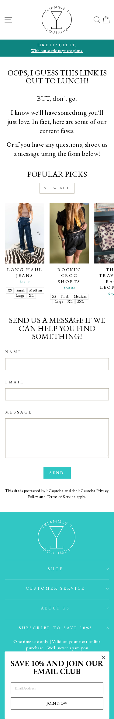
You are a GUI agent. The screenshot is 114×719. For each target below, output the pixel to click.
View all (57, 188)
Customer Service (55, 588)
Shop (56, 568)
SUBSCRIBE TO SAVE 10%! (55, 627)
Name (13, 351)
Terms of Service (61, 496)
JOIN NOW (57, 703)
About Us (55, 608)
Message (18, 412)
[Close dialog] (103, 657)
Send (57, 472)
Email (14, 382)
